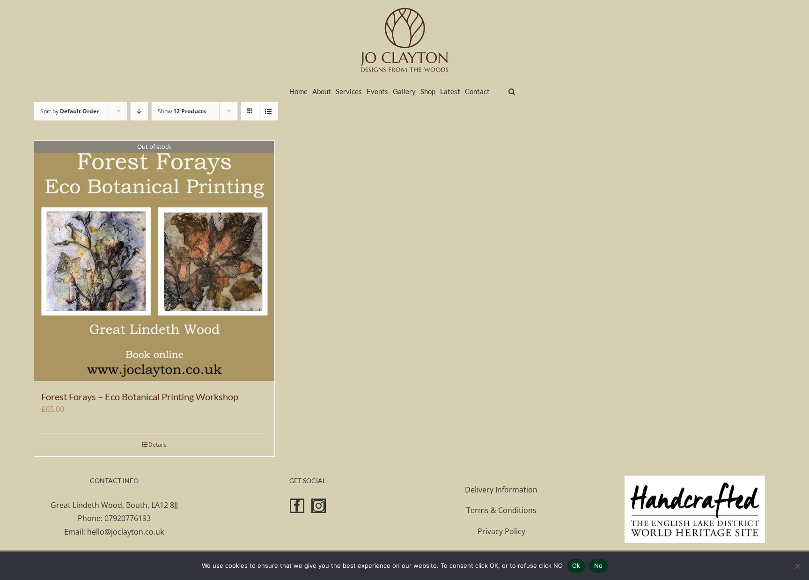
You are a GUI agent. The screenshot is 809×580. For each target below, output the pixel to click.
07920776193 (127, 518)
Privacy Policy (501, 531)
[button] (511, 90)
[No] (797, 566)
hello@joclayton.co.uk (125, 532)
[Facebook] (297, 506)
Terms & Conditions (501, 510)
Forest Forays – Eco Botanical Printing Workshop (139, 396)
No (598, 565)
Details (157, 444)
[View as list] (268, 111)
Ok (576, 565)
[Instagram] (318, 506)
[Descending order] (139, 111)
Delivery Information (501, 490)
